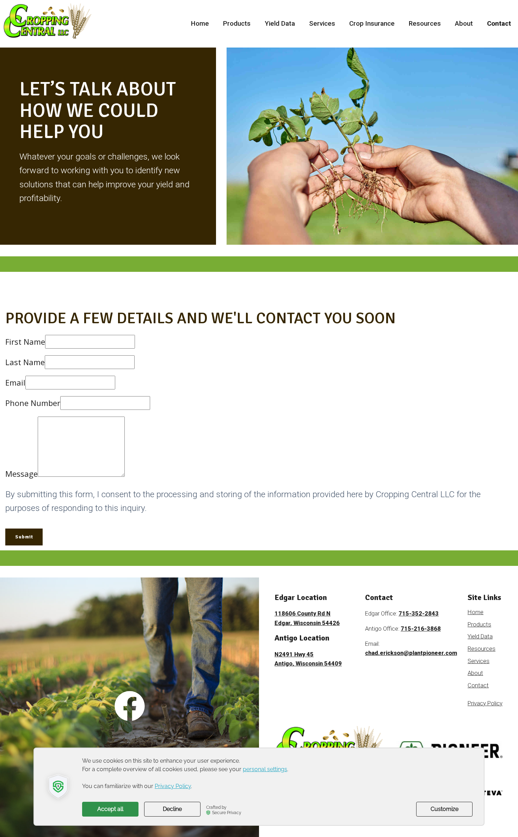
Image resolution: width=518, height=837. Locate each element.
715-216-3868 (421, 628)
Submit (24, 537)
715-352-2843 (419, 613)
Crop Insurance (372, 23)
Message (21, 473)
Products (237, 23)
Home (200, 23)
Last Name (25, 362)
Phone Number (32, 403)
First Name (25, 341)
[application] (259, 786)
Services (322, 23)
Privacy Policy (485, 703)
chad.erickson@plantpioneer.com (411, 653)
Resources (425, 23)
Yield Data (280, 23)
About (464, 23)
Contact (499, 23)
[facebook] (129, 707)
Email (15, 382)
